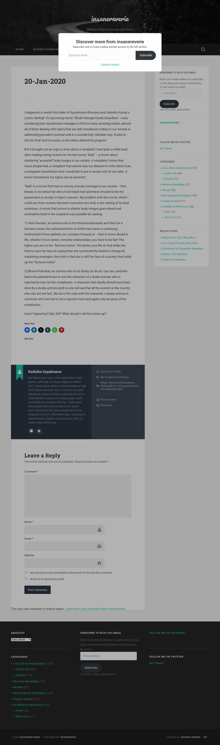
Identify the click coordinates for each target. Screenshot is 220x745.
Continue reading (110, 64)
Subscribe (146, 55)
